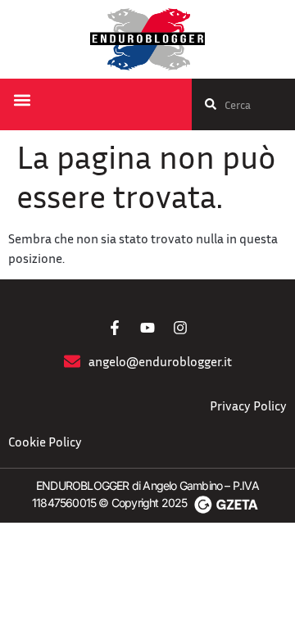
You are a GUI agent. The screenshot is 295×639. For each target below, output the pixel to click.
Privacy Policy (248, 405)
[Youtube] (147, 327)
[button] (21, 100)
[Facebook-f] (114, 327)
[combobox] (243, 104)
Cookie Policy (45, 441)
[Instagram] (180, 327)
